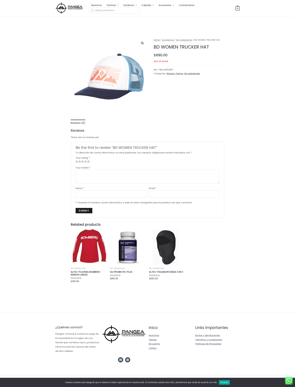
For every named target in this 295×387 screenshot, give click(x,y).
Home (157, 40)
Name (80, 188)
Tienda (153, 339)
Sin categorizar (184, 40)
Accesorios (165, 5)
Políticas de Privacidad (208, 343)
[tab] (78, 123)
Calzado (146, 5)
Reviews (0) (78, 123)
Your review (83, 167)
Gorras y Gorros (175, 73)
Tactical (111, 5)
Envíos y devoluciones (207, 335)
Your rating (83, 157)
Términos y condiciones (208, 339)
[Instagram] (127, 359)
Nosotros (96, 5)
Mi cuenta (154, 343)
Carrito (153, 348)
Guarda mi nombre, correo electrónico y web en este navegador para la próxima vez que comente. (135, 202)
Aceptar (224, 382)
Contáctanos (186, 5)
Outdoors (128, 5)
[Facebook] (120, 359)
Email (152, 188)
